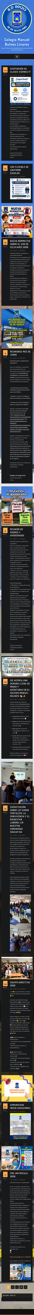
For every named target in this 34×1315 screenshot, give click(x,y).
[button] (20, 301)
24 (21, 1287)
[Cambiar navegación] (17, 56)
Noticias (22, 75)
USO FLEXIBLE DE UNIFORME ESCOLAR (19, 170)
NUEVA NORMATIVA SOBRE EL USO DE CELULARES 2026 (20, 244)
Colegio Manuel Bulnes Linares (17, 41)
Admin (13, 75)
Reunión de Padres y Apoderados (17, 532)
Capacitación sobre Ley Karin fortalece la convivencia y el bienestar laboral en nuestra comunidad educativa (20, 819)
